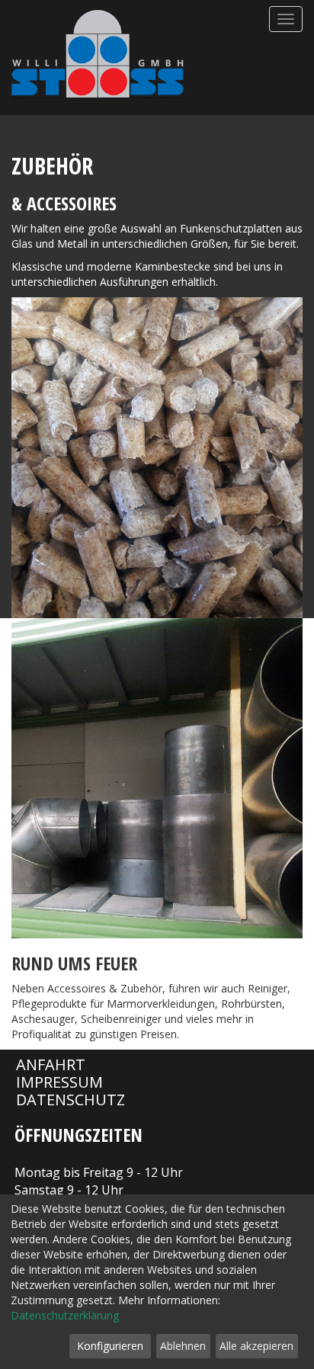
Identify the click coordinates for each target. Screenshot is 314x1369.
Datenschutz (70, 1099)
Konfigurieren (110, 1346)
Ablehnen (183, 1346)
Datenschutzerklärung (65, 1315)
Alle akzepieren (256, 1346)
